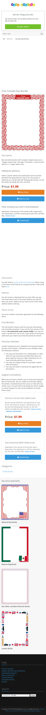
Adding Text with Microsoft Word (13, 671)
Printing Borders (7, 677)
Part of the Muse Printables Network (29, 711)
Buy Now (24, 192)
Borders (10, 39)
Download (24, 220)
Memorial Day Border (9, 522)
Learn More (23, 26)
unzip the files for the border (23, 282)
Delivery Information (13, 411)
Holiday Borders (8, 472)
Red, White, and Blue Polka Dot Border (16, 606)
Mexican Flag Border (9, 564)
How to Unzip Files (8, 675)
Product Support (7, 669)
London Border (7, 649)
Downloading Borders (9, 673)
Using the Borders (8, 680)
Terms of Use (36, 409)
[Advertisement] (23, 65)
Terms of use (10, 216)
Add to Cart (24, 198)
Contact (4, 682)
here (7, 287)
